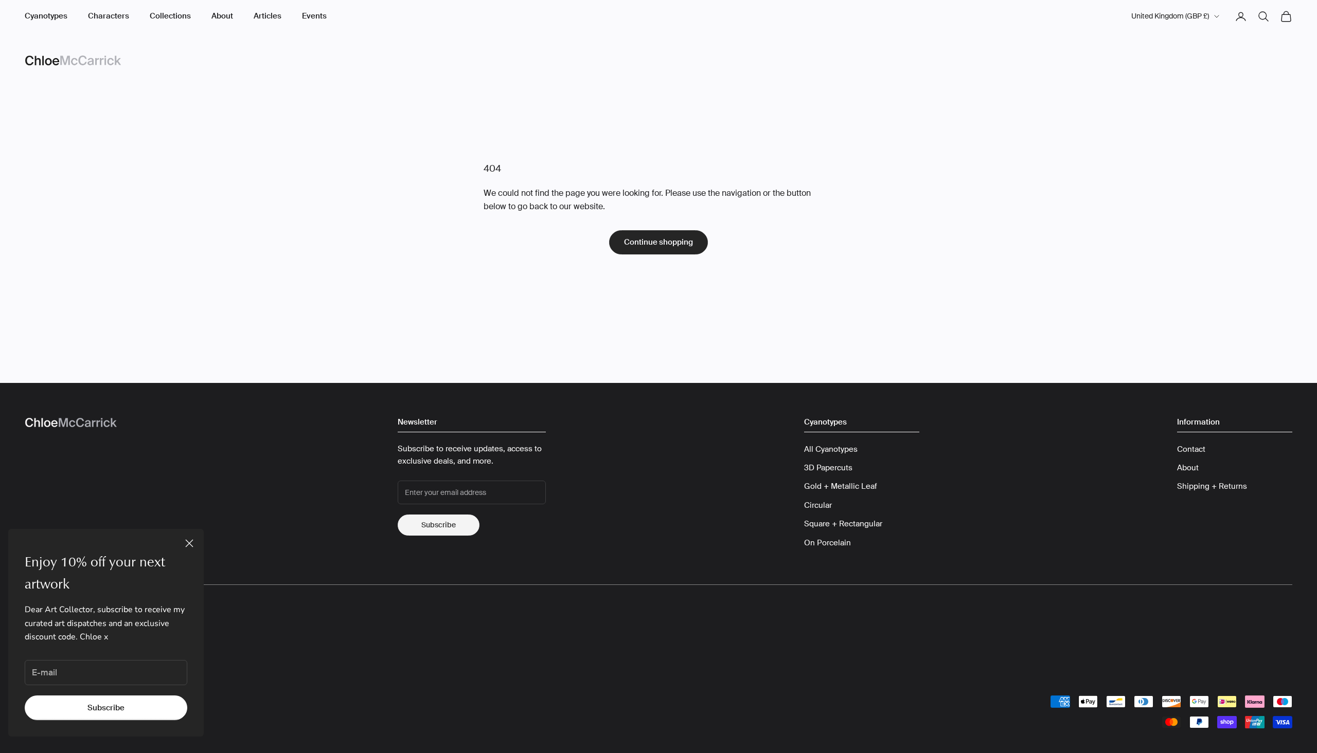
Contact (1191, 449)
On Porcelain (827, 543)
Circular (818, 505)
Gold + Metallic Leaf (840, 486)
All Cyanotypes (831, 449)
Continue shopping (658, 242)
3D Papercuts (828, 468)
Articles (267, 16)
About (222, 16)
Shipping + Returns (1212, 486)
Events (314, 16)
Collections (170, 16)
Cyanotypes (46, 16)
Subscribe (105, 708)
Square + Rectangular (843, 524)
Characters (108, 16)
